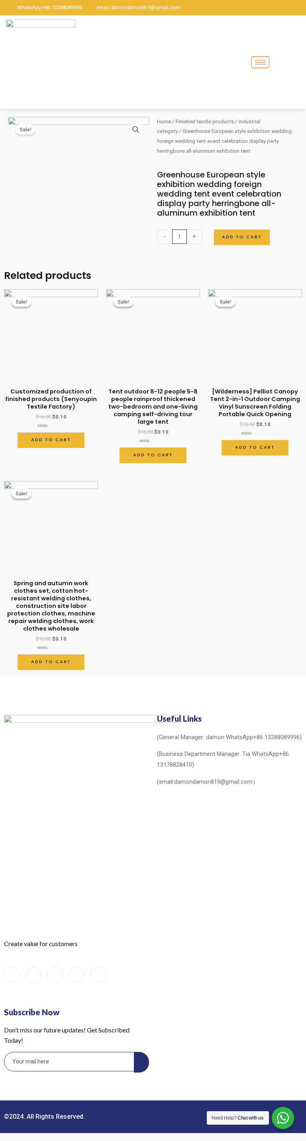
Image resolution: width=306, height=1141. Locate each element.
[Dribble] (284, 8)
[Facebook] (244, 8)
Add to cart (242, 237)
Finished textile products (205, 122)
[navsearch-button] (297, 62)
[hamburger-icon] (260, 62)
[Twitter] (257, 8)
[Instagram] (298, 8)
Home (164, 122)
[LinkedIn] (271, 8)
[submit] (141, 1062)
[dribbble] (76, 975)
